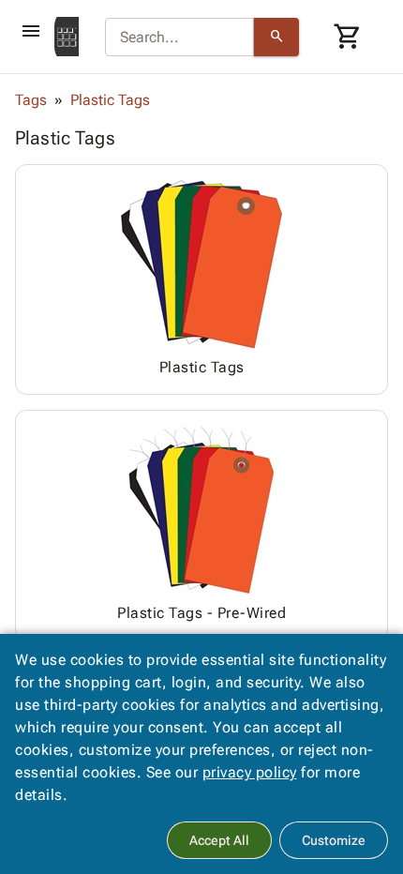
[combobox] (179, 37)
